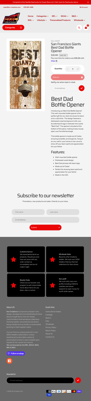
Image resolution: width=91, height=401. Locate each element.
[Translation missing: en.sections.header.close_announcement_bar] (88, 2)
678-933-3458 (28, 7)
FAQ (47, 321)
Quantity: (58, 69)
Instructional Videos (53, 312)
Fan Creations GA (17, 391)
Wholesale (50, 324)
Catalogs (49, 315)
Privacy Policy (51, 327)
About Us (49, 334)
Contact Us (50, 337)
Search (48, 318)
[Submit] (78, 380)
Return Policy (51, 331)
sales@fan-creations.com (11, 7)
